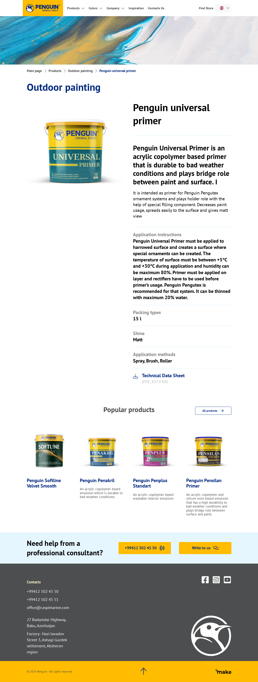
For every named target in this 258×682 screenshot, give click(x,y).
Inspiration (136, 8)
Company (113, 8)
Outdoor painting (80, 71)
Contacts (34, 582)
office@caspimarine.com (48, 607)
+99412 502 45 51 (42, 599)
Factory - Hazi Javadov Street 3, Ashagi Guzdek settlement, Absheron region (47, 643)
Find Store (206, 8)
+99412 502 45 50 (42, 591)
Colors (93, 8)
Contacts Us (156, 8)
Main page (34, 71)
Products (73, 8)
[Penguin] (43, 8)
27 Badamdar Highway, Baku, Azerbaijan (46, 622)
